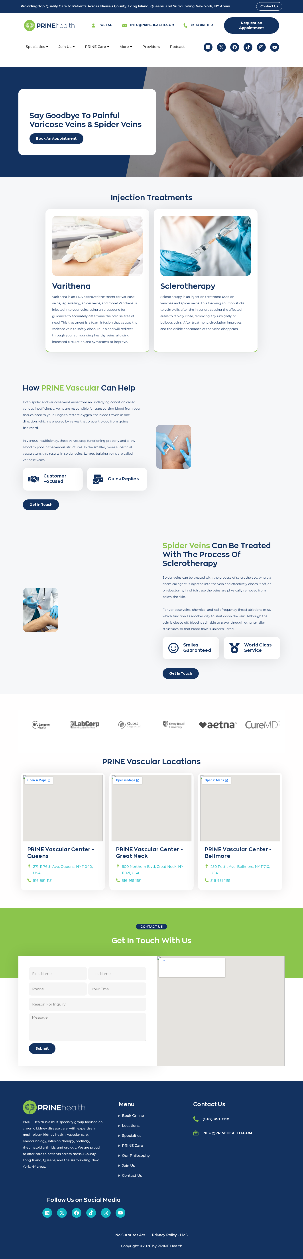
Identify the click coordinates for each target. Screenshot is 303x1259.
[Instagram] (261, 47)
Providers (151, 47)
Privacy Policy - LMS (170, 1235)
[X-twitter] (221, 47)
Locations (131, 1125)
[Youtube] (274, 47)
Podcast (177, 47)
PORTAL (105, 24)
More (124, 47)
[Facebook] (234, 47)
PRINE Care (95, 47)
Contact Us (132, 1175)
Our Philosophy (136, 1155)
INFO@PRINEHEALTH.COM (152, 24)
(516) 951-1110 (202, 24)
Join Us (65, 47)
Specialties (35, 47)
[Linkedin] (208, 47)
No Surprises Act (130, 1235)
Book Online (133, 1116)
